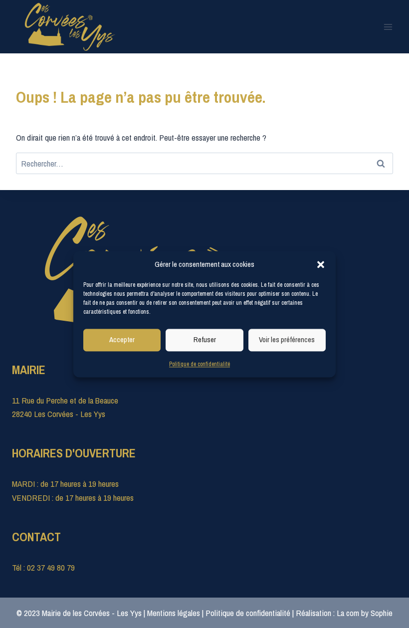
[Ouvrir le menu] (388, 26)
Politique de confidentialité (199, 364)
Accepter (122, 339)
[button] (321, 264)
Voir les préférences (287, 339)
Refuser (205, 339)
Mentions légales (173, 613)
